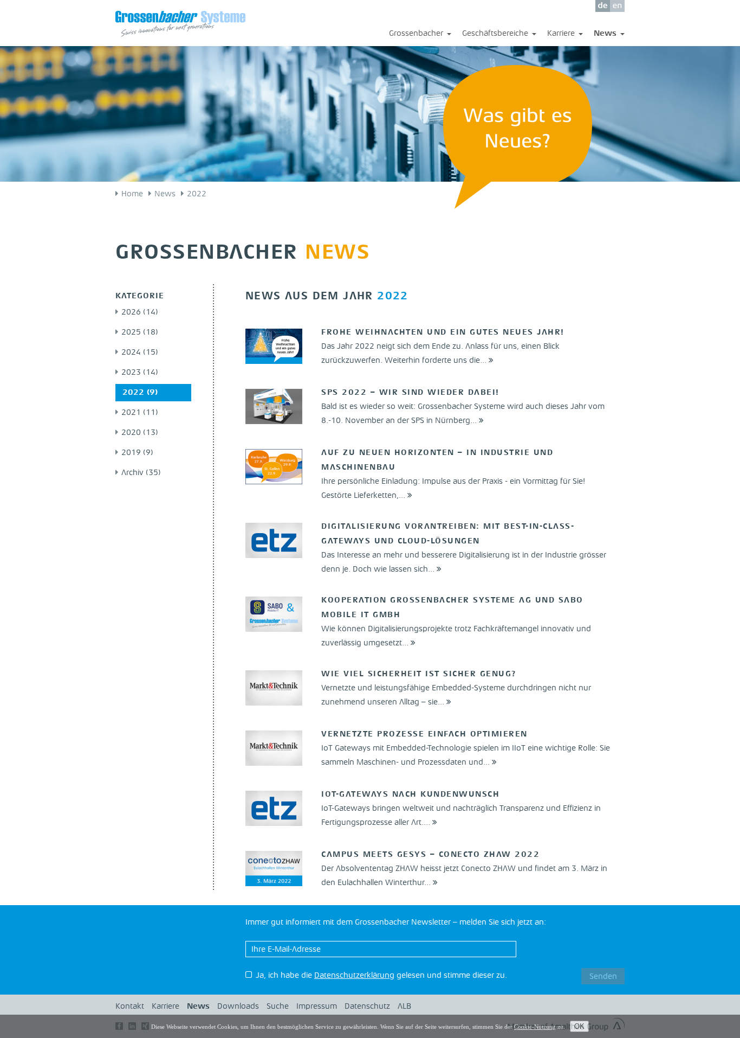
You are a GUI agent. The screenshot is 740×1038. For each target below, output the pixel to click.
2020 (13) (139, 433)
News (609, 34)
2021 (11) (139, 413)
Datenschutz (367, 1007)
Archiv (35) (141, 473)
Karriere (565, 34)
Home (132, 194)
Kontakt (129, 1007)
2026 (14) (139, 313)
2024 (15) (139, 353)
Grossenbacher (420, 34)
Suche (278, 1007)
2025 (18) (139, 333)
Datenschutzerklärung (354, 976)
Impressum (316, 1007)
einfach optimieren (424, 735)
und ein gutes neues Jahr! (442, 333)
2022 (196, 194)
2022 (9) (140, 393)
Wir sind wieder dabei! (410, 393)
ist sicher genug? (419, 674)
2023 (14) (139, 373)
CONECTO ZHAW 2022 (430, 855)
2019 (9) (137, 453)
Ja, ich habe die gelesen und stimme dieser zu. (381, 976)
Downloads (238, 1007)
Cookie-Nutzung (535, 1026)
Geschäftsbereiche (499, 34)
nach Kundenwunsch (410, 795)
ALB (404, 1007)
